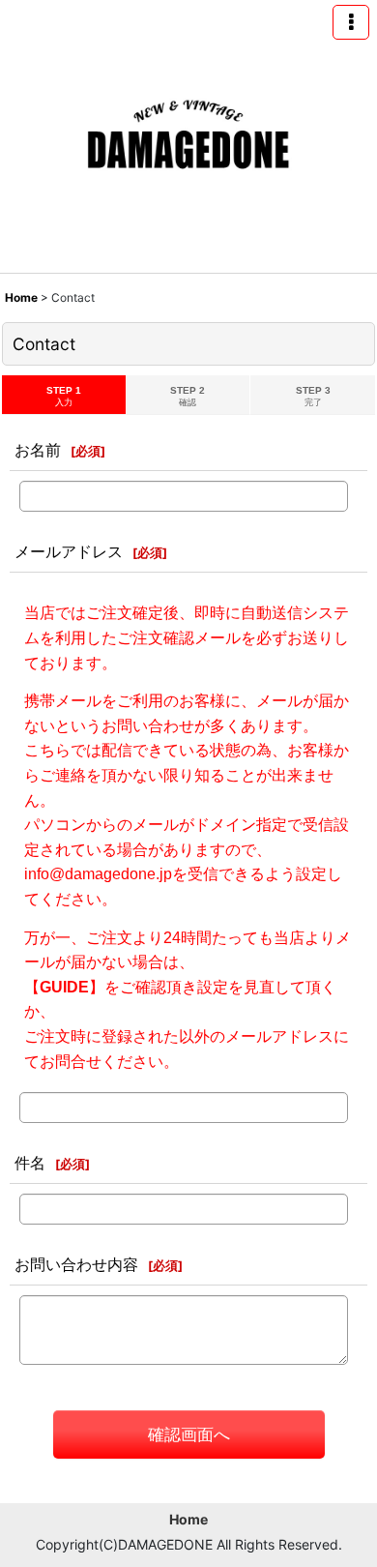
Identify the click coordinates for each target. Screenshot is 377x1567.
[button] (351, 22)
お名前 (37, 449)
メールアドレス (68, 551)
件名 (29, 1162)
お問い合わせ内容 (76, 1264)
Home (188, 1519)
